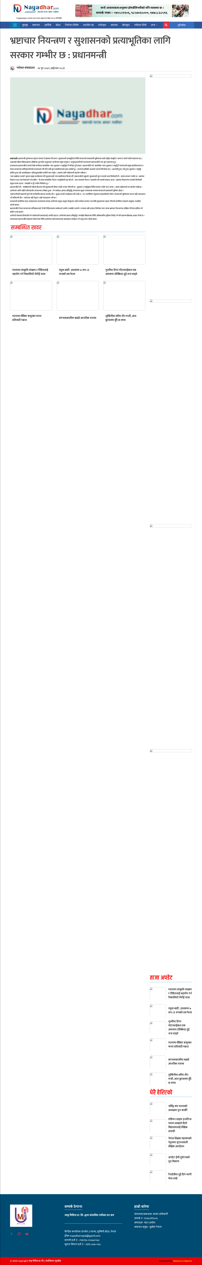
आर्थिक (47, 25)
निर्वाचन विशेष (72, 25)
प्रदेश (58, 25)
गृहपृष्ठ (25, 25)
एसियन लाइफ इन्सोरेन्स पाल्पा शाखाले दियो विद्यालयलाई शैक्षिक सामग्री (180, 1125)
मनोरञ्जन (102, 25)
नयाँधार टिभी (140, 25)
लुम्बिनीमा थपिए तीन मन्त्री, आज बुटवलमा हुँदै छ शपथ (120, 318)
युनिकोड (182, 25)
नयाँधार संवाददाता (26, 68)
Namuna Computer (182, 1261)
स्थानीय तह (88, 25)
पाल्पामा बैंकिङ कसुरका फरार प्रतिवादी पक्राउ (26, 318)
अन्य (153, 25)
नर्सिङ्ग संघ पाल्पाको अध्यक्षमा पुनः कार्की (177, 1108)
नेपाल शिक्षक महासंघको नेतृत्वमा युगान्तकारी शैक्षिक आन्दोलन (180, 1142)
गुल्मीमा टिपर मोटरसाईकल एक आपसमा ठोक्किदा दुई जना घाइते (121, 272)
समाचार (36, 25)
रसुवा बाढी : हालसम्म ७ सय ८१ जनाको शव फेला (74, 272)
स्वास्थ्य (114, 25)
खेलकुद (126, 25)
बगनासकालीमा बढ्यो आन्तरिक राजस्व (77, 318)
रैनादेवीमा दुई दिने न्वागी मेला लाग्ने (180, 1176)
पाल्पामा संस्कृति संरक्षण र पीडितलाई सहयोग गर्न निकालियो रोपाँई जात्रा (30, 272)
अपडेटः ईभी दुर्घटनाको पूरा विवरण (179, 1159)
